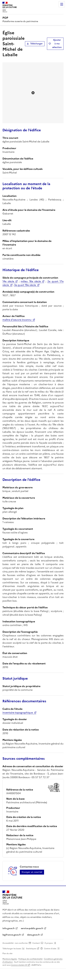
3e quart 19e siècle (25, 285)
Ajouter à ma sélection (57, 43)
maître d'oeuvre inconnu (16, 320)
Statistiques (31, 948)
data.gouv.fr (33, 934)
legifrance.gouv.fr (11, 934)
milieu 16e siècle (31, 281)
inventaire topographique (17, 712)
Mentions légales (9, 959)
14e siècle (8, 281)
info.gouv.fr (8, 928)
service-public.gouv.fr (32, 928)
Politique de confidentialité (30, 959)
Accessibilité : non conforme (15, 943)
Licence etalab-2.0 (19, 965)
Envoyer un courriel (32, 872)
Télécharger (36, 43)
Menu (62, 4)
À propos (49, 943)
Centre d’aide (50, 948)
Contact (36, 943)
